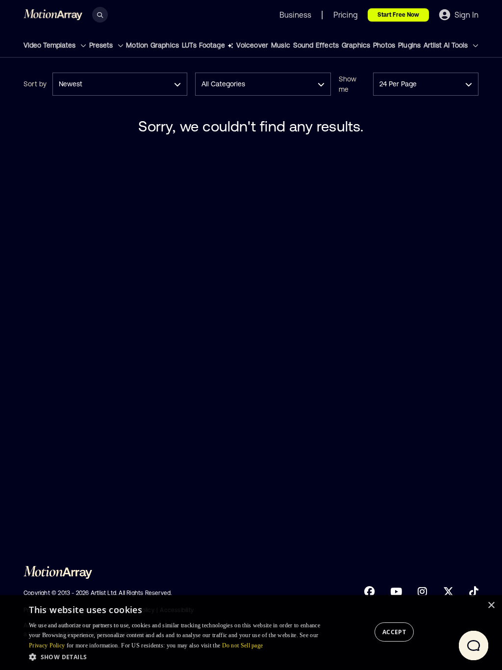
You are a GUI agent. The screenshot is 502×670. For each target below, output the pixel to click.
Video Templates (50, 45)
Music (280, 45)
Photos (384, 45)
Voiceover (252, 45)
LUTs (189, 45)
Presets (102, 45)
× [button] (491, 605)
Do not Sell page (242, 645)
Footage (212, 45)
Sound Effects (316, 45)
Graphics (356, 45)
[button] (174, 657)
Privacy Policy (47, 645)
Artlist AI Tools (447, 45)
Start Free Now (398, 14)
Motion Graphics (152, 45)
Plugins (409, 45)
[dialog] (251, 632)
